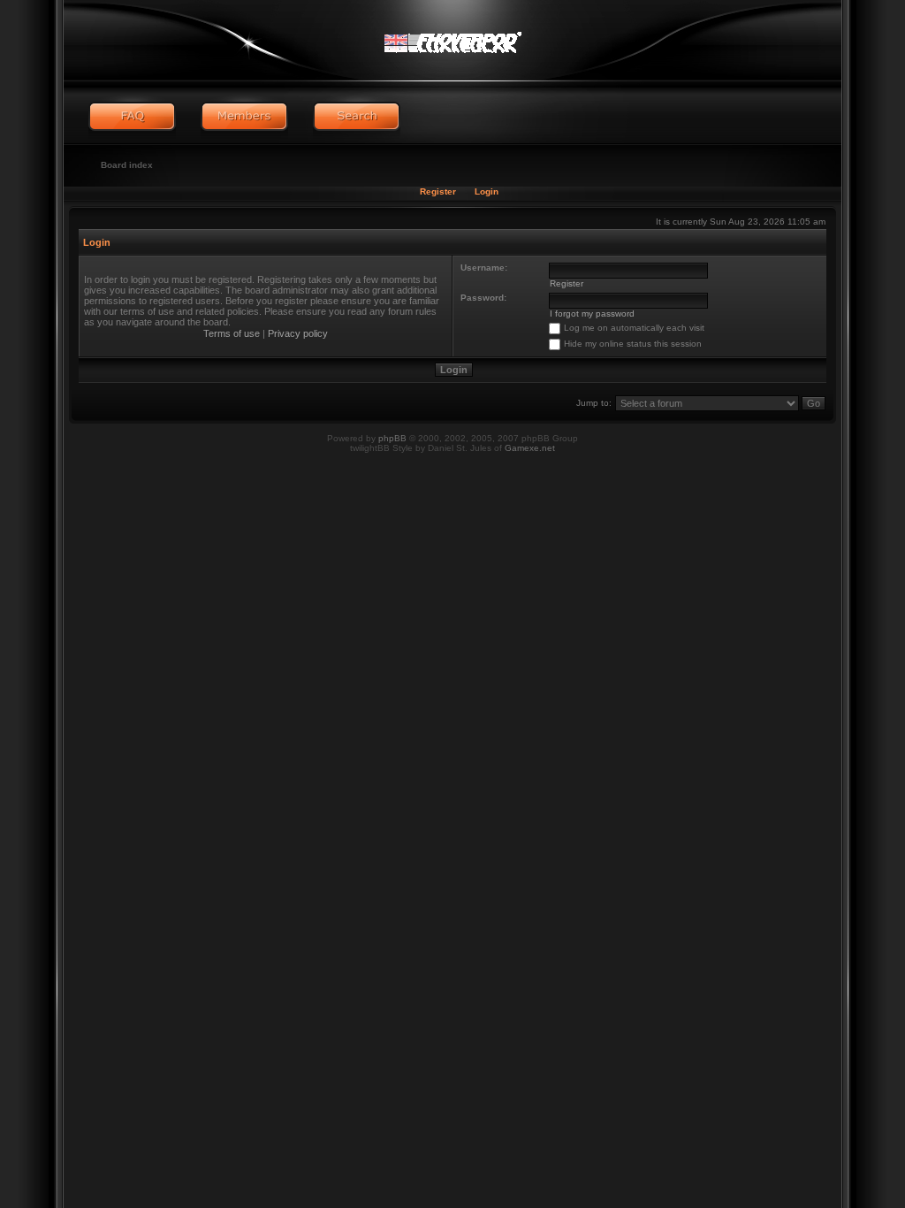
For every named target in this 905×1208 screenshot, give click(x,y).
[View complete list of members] (244, 117)
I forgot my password (592, 313)
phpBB (392, 438)
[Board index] (452, 40)
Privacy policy (298, 333)
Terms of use (231, 333)
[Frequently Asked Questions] (132, 117)
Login (486, 191)
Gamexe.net (530, 448)
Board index (127, 165)
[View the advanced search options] (356, 117)
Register (438, 191)
